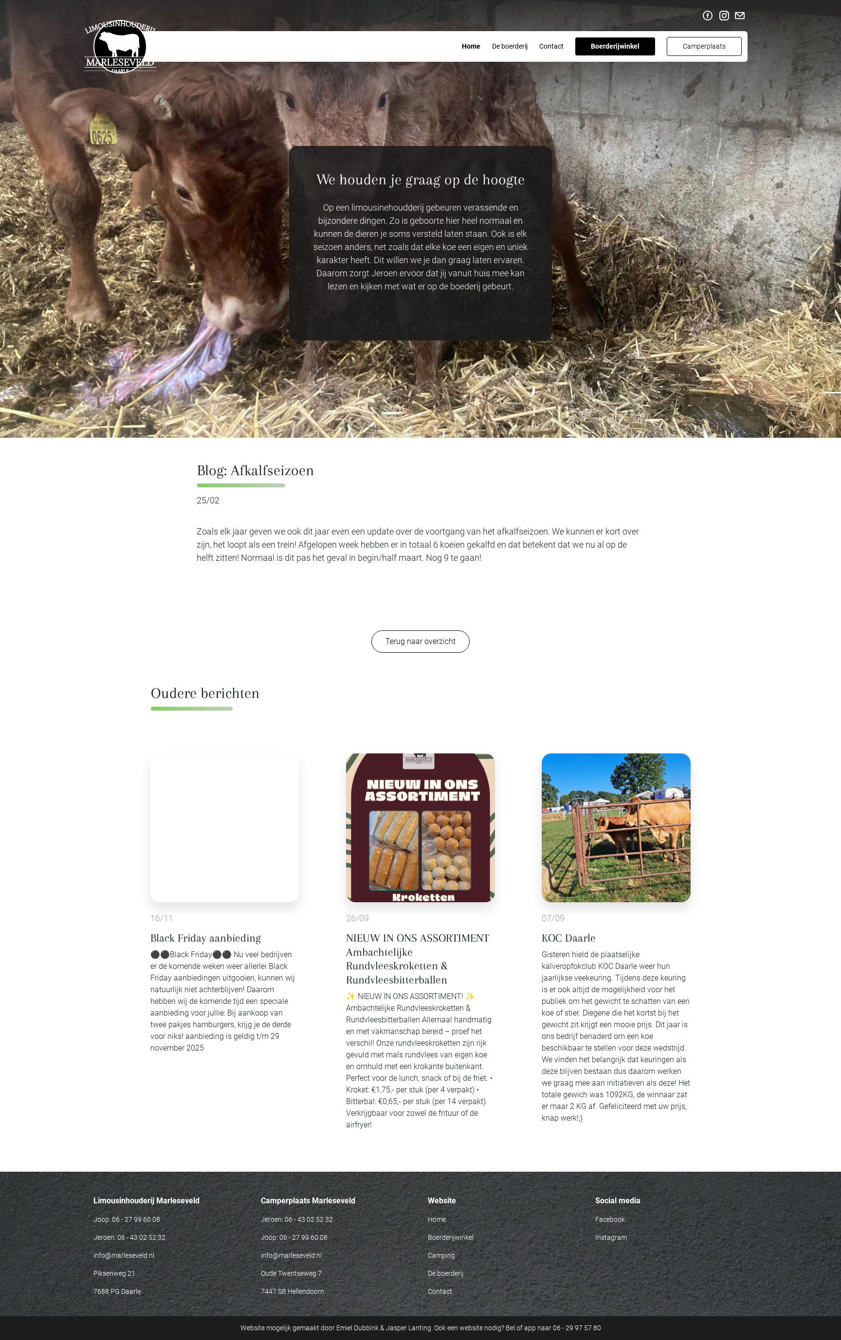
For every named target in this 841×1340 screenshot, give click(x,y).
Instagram (611, 1237)
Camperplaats (704, 46)
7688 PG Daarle (117, 1291)
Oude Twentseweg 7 (291, 1273)
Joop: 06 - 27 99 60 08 (126, 1219)
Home (471, 46)
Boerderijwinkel (615, 46)
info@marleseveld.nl (123, 1255)
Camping (441, 1255)
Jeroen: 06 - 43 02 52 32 (129, 1237)
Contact (551, 46)
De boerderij (510, 46)
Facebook (610, 1219)
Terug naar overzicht (420, 641)
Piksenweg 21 (114, 1273)
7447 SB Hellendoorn (292, 1291)
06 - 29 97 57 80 (577, 1328)
